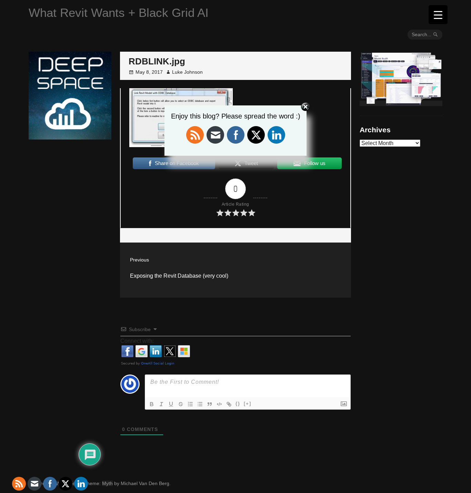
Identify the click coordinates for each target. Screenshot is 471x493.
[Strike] (181, 404)
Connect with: (137, 341)
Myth (107, 483)
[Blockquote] (209, 404)
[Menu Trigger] (438, 14)
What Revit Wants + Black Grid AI (119, 12)
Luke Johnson (187, 72)
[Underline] (171, 404)
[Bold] (152, 404)
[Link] (229, 404)
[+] (247, 403)
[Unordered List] (200, 404)
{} (238, 403)
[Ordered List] (190, 404)
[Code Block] (219, 404)
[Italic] (161, 404)
